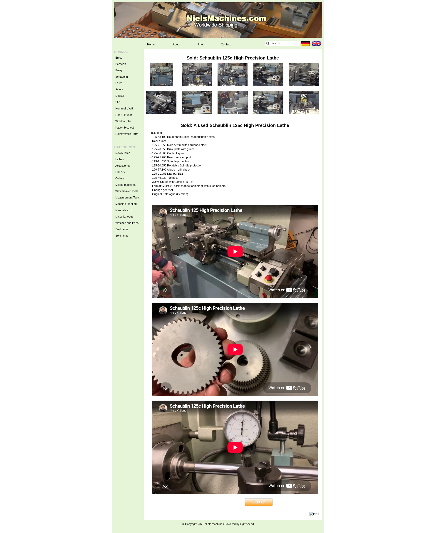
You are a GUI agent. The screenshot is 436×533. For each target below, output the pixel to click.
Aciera (119, 89)
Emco (118, 57)
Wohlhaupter (123, 121)
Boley (118, 70)
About (176, 44)
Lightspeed (247, 524)
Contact (225, 44)
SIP (117, 102)
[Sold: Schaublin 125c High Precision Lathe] (161, 85)
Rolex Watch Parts (126, 134)
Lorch (118, 83)
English (316, 43)
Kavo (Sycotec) (124, 127)
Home (151, 44)
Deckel (119, 95)
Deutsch (305, 43)
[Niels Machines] (218, 20)
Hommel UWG (124, 108)
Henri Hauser (123, 115)
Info (200, 44)
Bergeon (120, 64)
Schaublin (121, 76)
